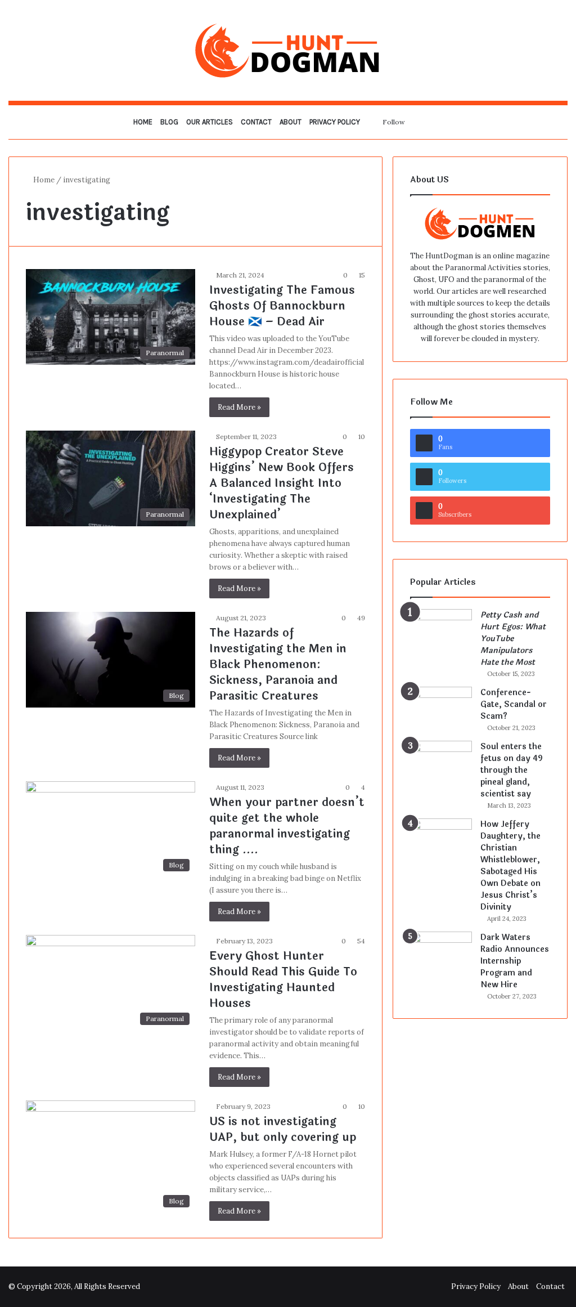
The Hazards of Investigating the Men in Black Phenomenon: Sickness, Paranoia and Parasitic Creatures (277, 664)
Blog (169, 122)
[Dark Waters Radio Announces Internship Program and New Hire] (441, 953)
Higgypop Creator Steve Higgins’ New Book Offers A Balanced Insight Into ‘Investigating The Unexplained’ (281, 483)
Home (142, 122)
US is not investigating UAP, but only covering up (282, 1129)
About (291, 122)
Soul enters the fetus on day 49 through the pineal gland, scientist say (511, 770)
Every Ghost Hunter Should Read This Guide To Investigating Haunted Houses (283, 979)
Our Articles (209, 122)
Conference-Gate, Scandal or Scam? (513, 704)
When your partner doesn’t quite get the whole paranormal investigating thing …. (286, 826)
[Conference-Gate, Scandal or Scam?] (441, 708)
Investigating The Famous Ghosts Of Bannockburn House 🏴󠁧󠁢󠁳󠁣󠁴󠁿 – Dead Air (282, 305)
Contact (256, 122)
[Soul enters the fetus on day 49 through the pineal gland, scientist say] (441, 762)
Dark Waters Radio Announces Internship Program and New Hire (514, 961)
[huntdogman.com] (288, 50)
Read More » (239, 407)
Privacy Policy (334, 122)
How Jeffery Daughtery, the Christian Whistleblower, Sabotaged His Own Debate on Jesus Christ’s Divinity (510, 865)
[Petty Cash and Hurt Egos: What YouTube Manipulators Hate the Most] (441, 630)
